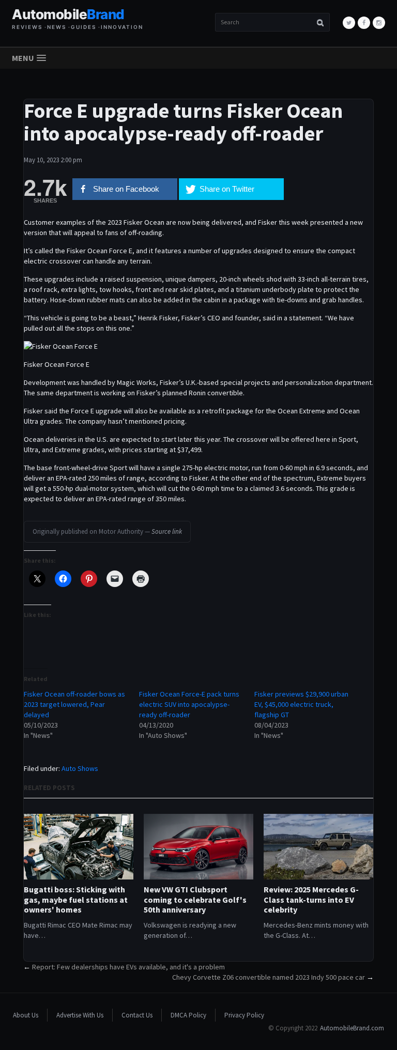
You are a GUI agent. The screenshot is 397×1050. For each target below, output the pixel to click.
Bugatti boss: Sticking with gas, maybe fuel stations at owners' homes (76, 899)
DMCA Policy (188, 1015)
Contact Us (136, 1015)
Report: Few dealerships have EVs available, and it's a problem (128, 966)
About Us (25, 1015)
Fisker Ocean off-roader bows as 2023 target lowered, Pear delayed (74, 704)
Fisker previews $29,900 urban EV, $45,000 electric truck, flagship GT (301, 704)
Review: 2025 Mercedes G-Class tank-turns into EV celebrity (311, 899)
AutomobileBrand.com (352, 1028)
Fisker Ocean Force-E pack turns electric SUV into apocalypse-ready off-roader (189, 704)
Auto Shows (80, 768)
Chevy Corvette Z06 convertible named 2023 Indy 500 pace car (268, 977)
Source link (166, 531)
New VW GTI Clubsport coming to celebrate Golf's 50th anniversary (195, 899)
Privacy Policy (244, 1015)
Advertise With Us (79, 1015)
